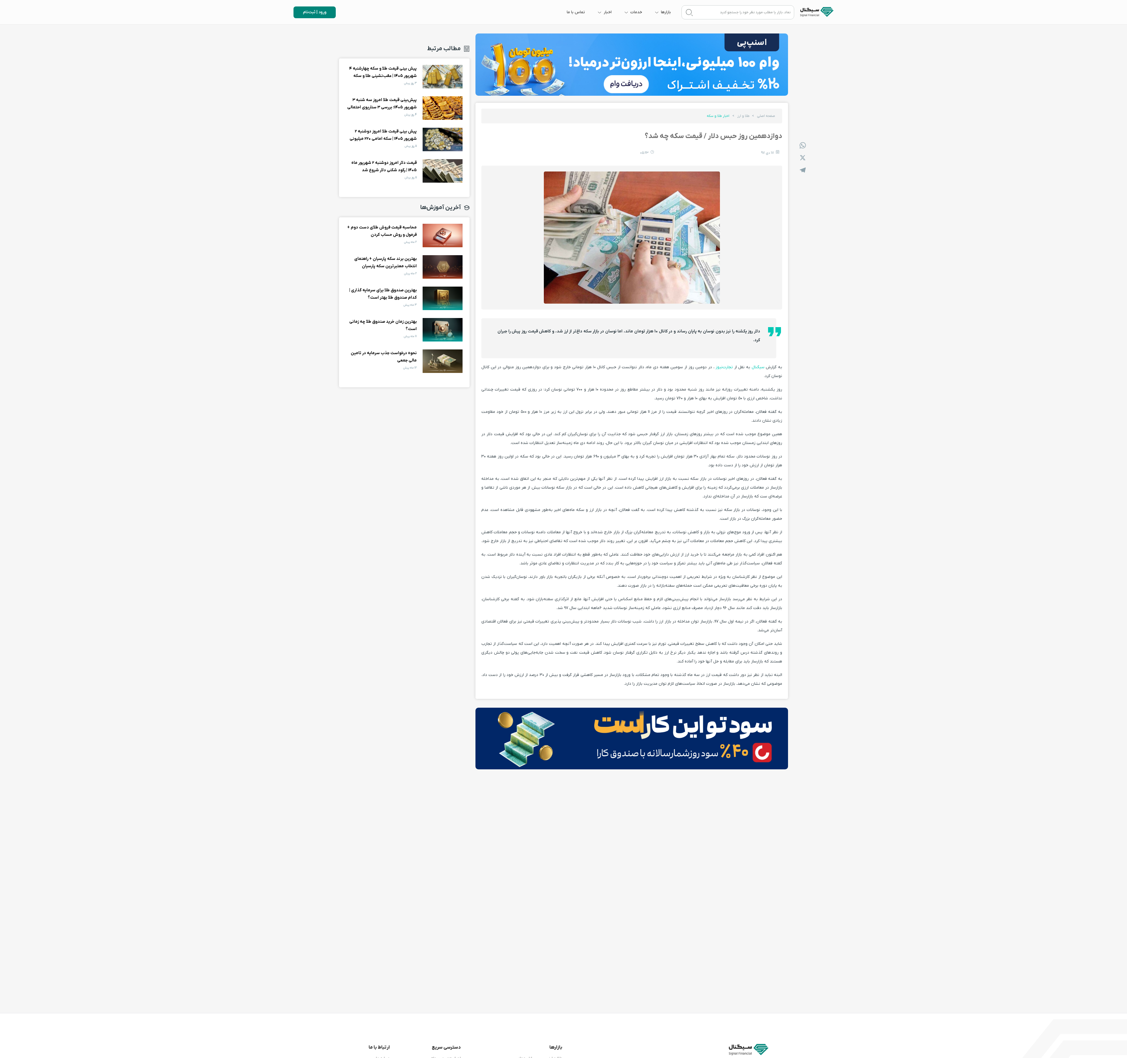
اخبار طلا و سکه (718, 116)
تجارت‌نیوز (724, 367)
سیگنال (757, 367)
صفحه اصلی (766, 116)
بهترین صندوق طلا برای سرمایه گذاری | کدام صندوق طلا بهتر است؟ (442, 298)
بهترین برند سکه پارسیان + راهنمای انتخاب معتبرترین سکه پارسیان (442, 267)
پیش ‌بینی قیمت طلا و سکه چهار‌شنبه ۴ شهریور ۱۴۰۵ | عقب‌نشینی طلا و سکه (442, 76)
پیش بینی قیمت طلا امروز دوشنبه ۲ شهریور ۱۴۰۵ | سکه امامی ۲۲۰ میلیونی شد (442, 139)
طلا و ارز (743, 116)
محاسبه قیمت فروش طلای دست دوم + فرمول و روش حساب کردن (442, 235)
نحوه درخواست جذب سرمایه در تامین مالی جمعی (442, 361)
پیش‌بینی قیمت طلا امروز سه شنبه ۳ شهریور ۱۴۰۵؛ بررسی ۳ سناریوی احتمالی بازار (442, 108)
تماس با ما (576, 12)
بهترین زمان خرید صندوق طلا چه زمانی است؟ (442, 330)
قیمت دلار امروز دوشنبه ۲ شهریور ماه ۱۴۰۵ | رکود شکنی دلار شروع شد (442, 171)
